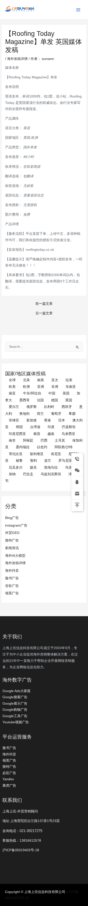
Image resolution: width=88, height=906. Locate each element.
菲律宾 (14, 420)
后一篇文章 (44, 313)
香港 (47, 420)
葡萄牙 (56, 414)
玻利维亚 (37, 454)
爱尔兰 (14, 407)
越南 (50, 434)
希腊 (72, 414)
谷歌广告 (12, 586)
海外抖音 (12, 570)
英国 (68, 400)
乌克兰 (70, 467)
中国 (51, 393)
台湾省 (35, 427)
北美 (26, 380)
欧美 (12, 387)
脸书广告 (12, 578)
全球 (12, 380)
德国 (54, 400)
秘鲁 (19, 460)
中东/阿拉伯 (32, 393)
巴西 (44, 440)
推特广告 (12, 540)
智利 (33, 460)
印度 (51, 427)
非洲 (54, 387)
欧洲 (26, 387)
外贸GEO (12, 533)
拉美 (69, 380)
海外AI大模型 (15, 556)
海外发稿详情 (15, 563)
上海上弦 (8, 12)
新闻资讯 (12, 548)
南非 (12, 440)
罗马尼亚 (65, 460)
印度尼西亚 (17, 434)
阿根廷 (28, 440)
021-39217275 (31, 831)
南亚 (12, 393)
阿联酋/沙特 (64, 447)
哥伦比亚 (15, 454)
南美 (40, 380)
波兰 (47, 460)
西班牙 (67, 407)
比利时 (49, 407)
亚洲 (40, 387)
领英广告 (12, 593)
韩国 (19, 427)
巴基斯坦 (69, 427)
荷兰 (40, 414)
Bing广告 (12, 518)
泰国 (36, 434)
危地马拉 (51, 467)
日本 (61, 420)
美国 (66, 393)
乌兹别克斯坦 (51, 474)
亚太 (54, 380)
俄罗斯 (31, 407)
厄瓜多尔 (15, 467)
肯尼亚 (56, 454)
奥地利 (24, 414)
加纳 (12, 474)
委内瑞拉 (23, 447)
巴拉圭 (28, 474)
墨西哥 (24, 400)
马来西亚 (68, 434)
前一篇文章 (44, 304)
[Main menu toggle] (78, 10)
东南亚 (71, 387)
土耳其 (60, 440)
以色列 (42, 447)
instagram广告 (16, 525)
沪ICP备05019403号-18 (20, 850)
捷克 (33, 467)
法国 (40, 400)
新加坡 (31, 420)
